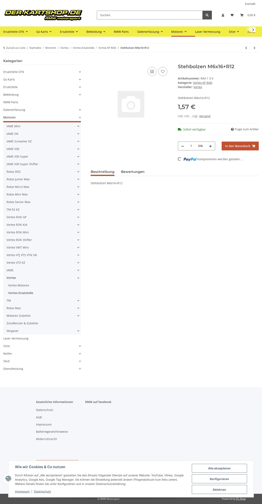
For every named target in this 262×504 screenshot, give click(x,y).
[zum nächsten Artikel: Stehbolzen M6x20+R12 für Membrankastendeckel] (254, 47)
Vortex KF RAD (202, 83)
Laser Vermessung (15, 338)
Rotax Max (14, 308)
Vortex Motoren (18, 285)
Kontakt (250, 4)
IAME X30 (13, 149)
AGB (39, 417)
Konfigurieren (219, 479)
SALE (6, 361)
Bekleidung (11, 94)
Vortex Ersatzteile (20, 293)
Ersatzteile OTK (13, 72)
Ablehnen (219, 489)
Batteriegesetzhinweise (52, 432)
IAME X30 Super (17, 156)
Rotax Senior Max (18, 202)
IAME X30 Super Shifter (22, 164)
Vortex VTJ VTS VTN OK (22, 255)
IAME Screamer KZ (19, 141)
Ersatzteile (10, 87)
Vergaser (13, 331)
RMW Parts (10, 102)
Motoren (9, 117)
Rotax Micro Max (18, 187)
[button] (222, 15)
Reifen (7, 353)
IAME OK (12, 134)
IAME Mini (13, 126)
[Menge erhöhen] (210, 146)
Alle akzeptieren (219, 468)
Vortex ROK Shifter (19, 240)
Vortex (11, 278)
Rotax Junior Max (18, 179)
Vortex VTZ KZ (16, 262)
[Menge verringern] (182, 146)
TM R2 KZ (13, 209)
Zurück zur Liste (15, 48)
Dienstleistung (13, 369)
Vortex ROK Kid (17, 225)
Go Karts (9, 79)
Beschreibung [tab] (102, 172)
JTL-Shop (241, 499)
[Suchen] (207, 15)
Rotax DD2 (14, 172)
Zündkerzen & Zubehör (22, 323)
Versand (204, 116)
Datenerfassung (14, 110)
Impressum (22, 491)
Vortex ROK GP (16, 217)
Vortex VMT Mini (18, 247)
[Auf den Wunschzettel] (162, 71)
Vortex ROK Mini (18, 232)
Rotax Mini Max (17, 194)
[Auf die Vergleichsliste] (152, 71)
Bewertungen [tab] (133, 172)
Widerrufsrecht (46, 439)
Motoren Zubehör (19, 316)
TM (9, 300)
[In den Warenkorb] (94, 61)
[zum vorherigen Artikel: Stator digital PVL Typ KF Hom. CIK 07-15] (246, 47)
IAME (10, 270)
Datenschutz (42, 491)
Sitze (6, 346)
